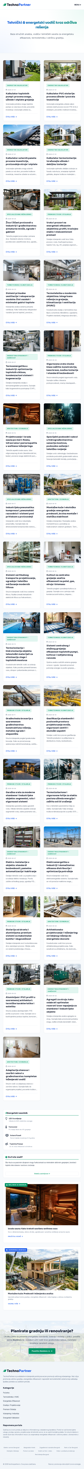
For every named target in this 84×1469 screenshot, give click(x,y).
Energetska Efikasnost (11, 1401)
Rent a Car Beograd (71, 1447)
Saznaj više (13, 1304)
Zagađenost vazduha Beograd (49, 1447)
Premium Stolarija (9, 1409)
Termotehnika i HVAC (11, 1397)
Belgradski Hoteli (29, 1447)
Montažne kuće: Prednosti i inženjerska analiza (30, 1294)
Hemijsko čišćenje (13, 1451)
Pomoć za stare (28, 1451)
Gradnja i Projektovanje (11, 1405)
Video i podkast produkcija (65, 1451)
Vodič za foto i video (45, 1451)
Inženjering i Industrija (11, 1414)
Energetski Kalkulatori (11, 1418)
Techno (19, 5)
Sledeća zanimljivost (41, 1173)
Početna (6, 1393)
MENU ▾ (77, 5)
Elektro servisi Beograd (11, 1447)
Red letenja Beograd (42, 1454)
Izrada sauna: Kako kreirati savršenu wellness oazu (33, 1229)
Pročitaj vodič (14, 1236)
